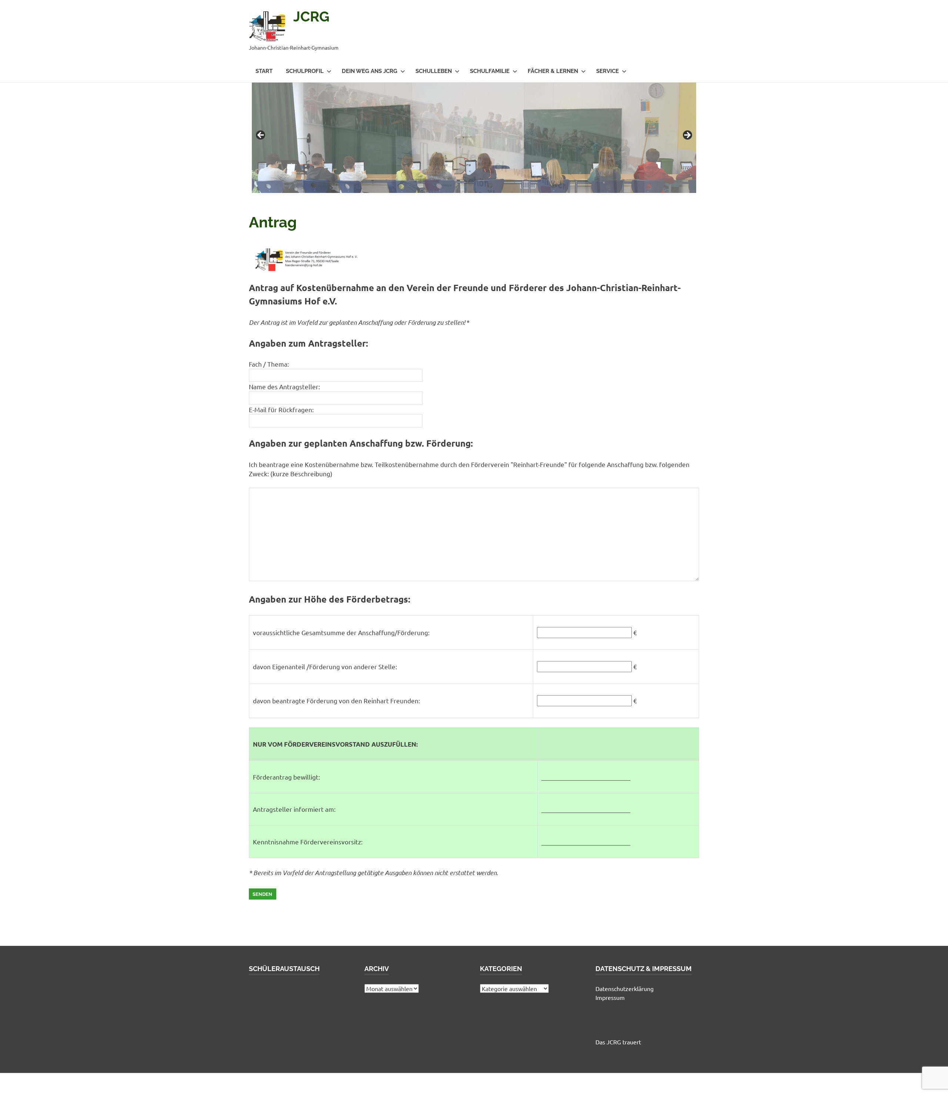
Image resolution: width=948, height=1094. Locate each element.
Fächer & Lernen (553, 71)
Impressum (610, 997)
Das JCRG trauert (618, 1041)
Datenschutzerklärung (624, 988)
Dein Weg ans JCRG (369, 71)
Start (264, 71)
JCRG (311, 16)
